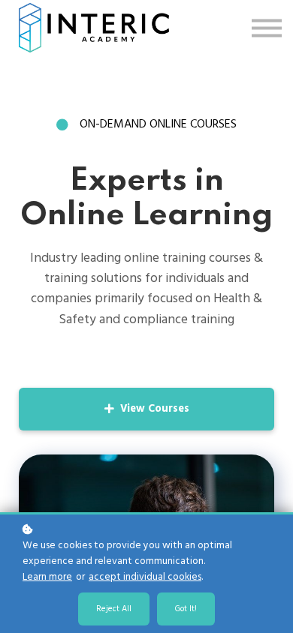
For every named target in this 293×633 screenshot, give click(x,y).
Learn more (47, 577)
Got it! (186, 609)
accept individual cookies (145, 577)
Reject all (113, 609)
